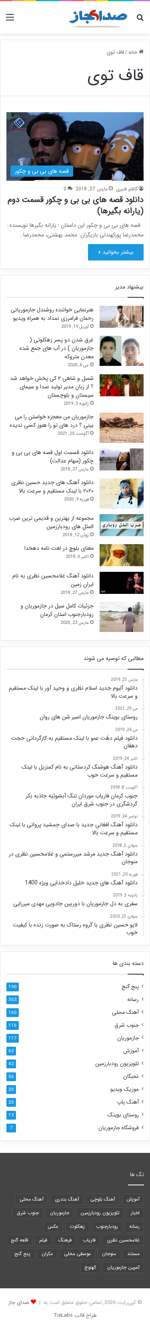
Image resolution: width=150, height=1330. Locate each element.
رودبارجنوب (107, 1226)
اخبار (135, 1213)
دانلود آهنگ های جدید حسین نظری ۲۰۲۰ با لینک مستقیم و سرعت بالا (52, 486)
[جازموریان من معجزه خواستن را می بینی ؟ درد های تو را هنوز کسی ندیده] (122, 428)
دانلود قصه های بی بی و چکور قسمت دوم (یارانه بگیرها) (76, 205)
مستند (133, 1253)
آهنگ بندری (67, 1199)
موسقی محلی (77, 1253)
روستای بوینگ (123, 1115)
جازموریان (128, 1038)
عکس (53, 1226)
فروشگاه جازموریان (118, 1128)
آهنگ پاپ (128, 1102)
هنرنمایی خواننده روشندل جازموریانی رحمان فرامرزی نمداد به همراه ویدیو (52, 314)
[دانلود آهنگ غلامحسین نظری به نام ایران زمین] (122, 583)
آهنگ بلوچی (102, 1199)
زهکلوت (77, 1226)
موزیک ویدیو (124, 1089)
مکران (47, 1253)
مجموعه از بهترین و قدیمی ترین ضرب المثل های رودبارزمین (51, 522)
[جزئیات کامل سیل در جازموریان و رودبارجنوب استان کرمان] (122, 617)
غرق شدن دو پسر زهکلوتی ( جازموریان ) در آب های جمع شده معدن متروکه (57, 348)
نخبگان (131, 1076)
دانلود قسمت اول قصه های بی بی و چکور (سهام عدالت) (53, 456)
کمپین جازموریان (123, 1267)
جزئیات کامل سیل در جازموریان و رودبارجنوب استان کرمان (57, 610)
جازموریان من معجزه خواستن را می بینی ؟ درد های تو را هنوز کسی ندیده (52, 421)
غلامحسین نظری (123, 1240)
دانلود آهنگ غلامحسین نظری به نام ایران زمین (53, 580)
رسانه (133, 999)
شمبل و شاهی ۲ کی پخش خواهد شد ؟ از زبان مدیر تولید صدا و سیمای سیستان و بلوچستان (52, 387)
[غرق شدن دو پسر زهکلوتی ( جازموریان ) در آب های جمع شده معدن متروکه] (122, 351)
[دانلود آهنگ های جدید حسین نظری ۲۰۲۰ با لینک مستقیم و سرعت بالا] (122, 493)
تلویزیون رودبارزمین (117, 1064)
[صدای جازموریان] (98, 17)
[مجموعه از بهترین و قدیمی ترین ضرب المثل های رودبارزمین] (122, 525)
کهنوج (90, 1267)
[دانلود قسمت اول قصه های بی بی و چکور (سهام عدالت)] (122, 459)
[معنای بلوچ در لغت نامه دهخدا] (122, 555)
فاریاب (89, 1240)
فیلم (43, 1240)
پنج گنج (130, 987)
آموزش (131, 1051)
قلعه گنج (19, 1240)
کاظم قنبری (127, 189)
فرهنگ (65, 1240)
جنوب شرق (126, 1025)
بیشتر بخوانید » (116, 252)
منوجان (109, 1253)
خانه (133, 52)
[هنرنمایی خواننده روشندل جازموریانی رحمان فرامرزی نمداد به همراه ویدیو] (122, 317)
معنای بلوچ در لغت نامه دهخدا (59, 548)
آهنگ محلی (125, 1012)
